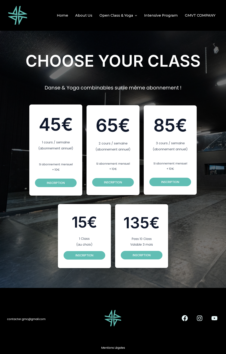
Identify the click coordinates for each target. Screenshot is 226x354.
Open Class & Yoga (116, 15)
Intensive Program (161, 15)
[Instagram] (199, 318)
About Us (83, 15)
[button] (56, 183)
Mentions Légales (113, 348)
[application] (135, 15)
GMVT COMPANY (200, 15)
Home (62, 15)
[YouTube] (214, 318)
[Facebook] (184, 318)
